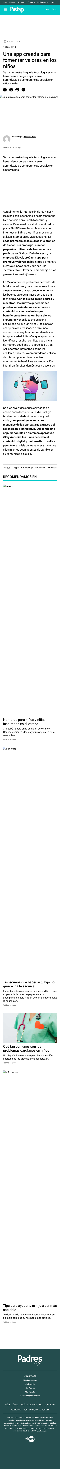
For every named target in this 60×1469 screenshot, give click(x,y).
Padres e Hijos (30, 137)
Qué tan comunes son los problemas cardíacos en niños (26, 1048)
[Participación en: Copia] (23, 89)
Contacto (50, 1405)
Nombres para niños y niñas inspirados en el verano (24, 722)
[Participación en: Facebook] (5, 89)
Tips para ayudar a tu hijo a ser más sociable (30, 1308)
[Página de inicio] (5, 41)
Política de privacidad (31, 1405)
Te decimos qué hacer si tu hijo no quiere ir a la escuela (29, 984)
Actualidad (14, 42)
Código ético (11, 1405)
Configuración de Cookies (36, 1410)
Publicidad (16, 1410)
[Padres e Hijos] (30, 1365)
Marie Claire (30, 1384)
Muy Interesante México (30, 1396)
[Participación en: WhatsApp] (17, 89)
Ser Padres (30, 1388)
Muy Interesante (30, 1380)
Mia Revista (30, 1392)
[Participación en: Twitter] (11, 89)
